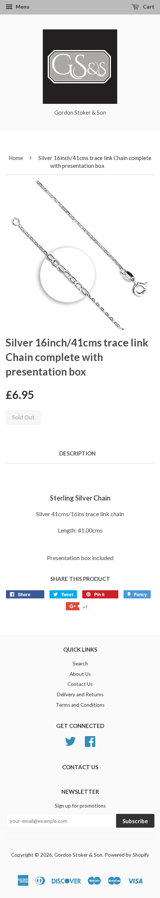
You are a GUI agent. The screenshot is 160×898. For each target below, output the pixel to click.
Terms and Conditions (80, 705)
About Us (80, 674)
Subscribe (135, 821)
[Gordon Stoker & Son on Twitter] (70, 740)
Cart (148, 6)
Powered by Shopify (127, 855)
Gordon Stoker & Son (78, 855)
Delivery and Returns (80, 694)
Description (77, 453)
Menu (22, 6)
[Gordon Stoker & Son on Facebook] (90, 740)
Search (80, 664)
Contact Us (80, 684)
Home (16, 157)
